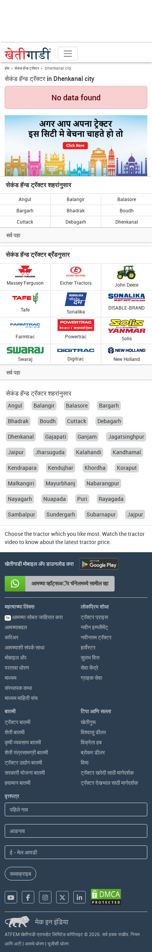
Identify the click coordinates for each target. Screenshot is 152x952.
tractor (41, 533)
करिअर (11, 637)
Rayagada (111, 498)
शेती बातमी (15, 732)
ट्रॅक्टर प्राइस (94, 617)
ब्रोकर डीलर (93, 752)
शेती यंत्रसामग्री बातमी (26, 752)
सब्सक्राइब (20, 873)
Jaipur (16, 452)
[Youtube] (11, 897)
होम (7, 68)
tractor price (95, 542)
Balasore (126, 199)
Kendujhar (60, 467)
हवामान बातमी (17, 782)
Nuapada (54, 498)
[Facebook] (28, 897)
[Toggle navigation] (68, 54)
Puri (82, 498)
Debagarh (75, 222)
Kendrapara (22, 467)
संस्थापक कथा (18, 687)
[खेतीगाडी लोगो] (28, 53)
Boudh (127, 210)
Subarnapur (101, 514)
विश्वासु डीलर (93, 732)
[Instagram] (45, 897)
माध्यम (10, 677)
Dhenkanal (126, 222)
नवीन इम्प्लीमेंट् (94, 627)
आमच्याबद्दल (16, 627)
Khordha (95, 467)
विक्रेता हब (91, 742)
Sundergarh (60, 514)
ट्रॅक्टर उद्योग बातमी (23, 762)
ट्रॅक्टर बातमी (17, 722)
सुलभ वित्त (90, 657)
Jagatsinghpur (126, 436)
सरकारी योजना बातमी (25, 772)
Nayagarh (20, 498)
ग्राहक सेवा (91, 677)
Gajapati (55, 436)
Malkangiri (21, 483)
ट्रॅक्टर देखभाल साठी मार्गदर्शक (109, 782)
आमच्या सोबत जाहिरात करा (34, 617)
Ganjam (87, 436)
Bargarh (25, 210)
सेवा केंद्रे (89, 667)
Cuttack (25, 222)
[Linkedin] (79, 897)
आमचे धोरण (34, 943)
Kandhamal (127, 452)
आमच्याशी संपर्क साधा (24, 647)
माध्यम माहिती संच (21, 698)
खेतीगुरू (88, 722)
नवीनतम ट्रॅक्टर (96, 637)
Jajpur (135, 514)
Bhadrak (76, 210)
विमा (84, 762)
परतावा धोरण (17, 667)
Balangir (76, 199)
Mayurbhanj (60, 483)
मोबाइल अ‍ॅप (16, 657)
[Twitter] (62, 897)
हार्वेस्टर (88, 647)
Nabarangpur (103, 483)
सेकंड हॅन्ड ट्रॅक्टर (26, 68)
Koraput (127, 467)
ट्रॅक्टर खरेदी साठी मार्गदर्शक (107, 772)
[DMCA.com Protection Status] (106, 897)
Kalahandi (88, 452)
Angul (25, 199)
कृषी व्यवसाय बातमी (23, 742)
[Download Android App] (99, 564)
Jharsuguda (50, 452)
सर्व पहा (13, 235)
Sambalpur (21, 514)
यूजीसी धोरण (58, 943)
